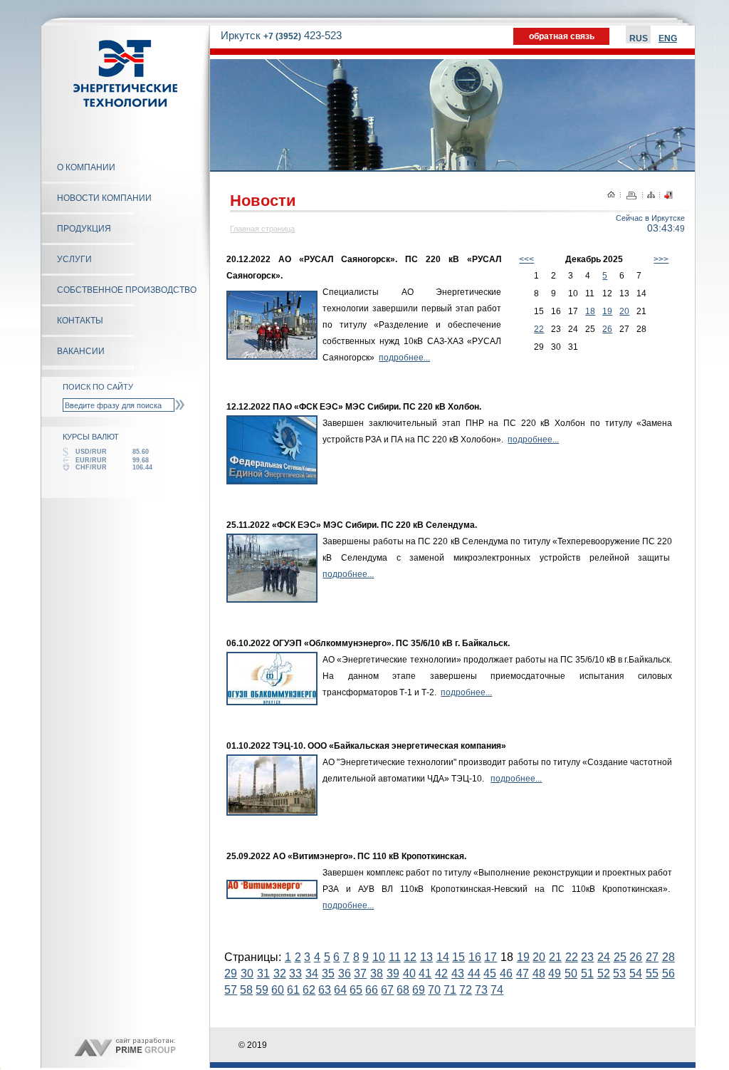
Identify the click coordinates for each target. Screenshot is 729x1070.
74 (497, 990)
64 (340, 990)
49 (554, 973)
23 (587, 957)
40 (409, 973)
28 (668, 957)
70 (434, 990)
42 (441, 973)
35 (328, 973)
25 (620, 957)
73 (481, 990)
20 (624, 311)
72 (465, 990)
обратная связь (561, 36)
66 (371, 990)
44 (474, 973)
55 (652, 973)
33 (295, 973)
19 (607, 311)
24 (603, 957)
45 (489, 973)
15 (458, 957)
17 (490, 957)
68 (403, 990)
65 (356, 990)
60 (277, 990)
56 (668, 973)
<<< (526, 259)
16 (474, 957)
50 (571, 973)
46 (506, 973)
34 (311, 973)
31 (263, 973)
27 (652, 957)
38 (376, 973)
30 (247, 973)
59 (262, 990)
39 (393, 973)
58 (246, 990)
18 (590, 311)
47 (522, 973)
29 (230, 973)
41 (425, 973)
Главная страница (262, 228)
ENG (668, 38)
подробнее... (404, 358)
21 (555, 957)
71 (450, 990)
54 (635, 973)
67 (387, 990)
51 (587, 973)
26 (607, 329)
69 (418, 990)
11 (395, 957)
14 (442, 957)
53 (619, 973)
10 (378, 957)
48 (539, 973)
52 (603, 973)
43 (457, 973)
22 (539, 329)
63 (324, 990)
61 (293, 990)
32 (279, 973)
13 (426, 957)
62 (309, 990)
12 (410, 957)
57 (230, 990)
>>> (661, 259)
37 (360, 973)
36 (344, 973)
